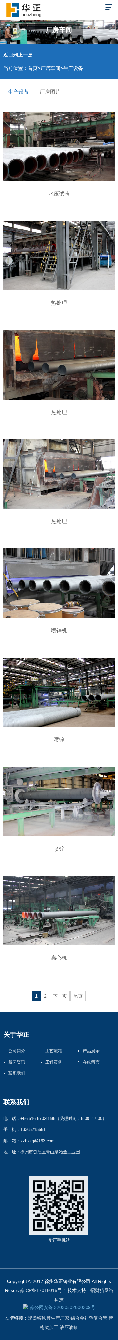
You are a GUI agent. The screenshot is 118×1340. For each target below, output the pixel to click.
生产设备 (73, 68)
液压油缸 (69, 1327)
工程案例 (53, 1062)
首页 (33, 68)
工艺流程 (53, 1050)
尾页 (78, 996)
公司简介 (16, 1050)
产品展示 (91, 1050)
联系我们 (16, 1073)
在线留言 (91, 1062)
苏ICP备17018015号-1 (43, 1290)
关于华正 (16, 1034)
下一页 (60, 996)
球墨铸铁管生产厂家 (48, 1318)
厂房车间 (50, 68)
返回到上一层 (18, 54)
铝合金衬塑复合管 (88, 1318)
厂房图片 (50, 92)
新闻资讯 (16, 1062)
